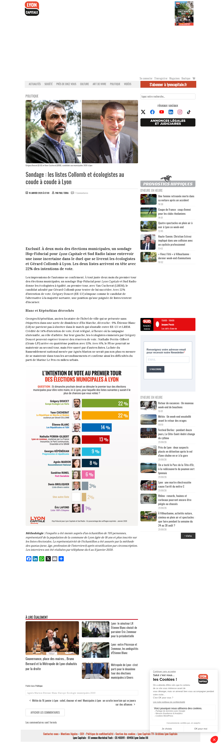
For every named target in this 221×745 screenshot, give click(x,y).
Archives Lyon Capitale (166, 734)
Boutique (186, 78)
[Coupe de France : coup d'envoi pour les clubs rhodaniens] (148, 212)
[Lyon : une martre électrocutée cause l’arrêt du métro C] (148, 485)
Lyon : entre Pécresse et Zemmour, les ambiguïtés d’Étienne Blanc (124, 648)
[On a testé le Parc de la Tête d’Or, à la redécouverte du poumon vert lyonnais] (148, 468)
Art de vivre (99, 84)
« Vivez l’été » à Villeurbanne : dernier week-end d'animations (174, 256)
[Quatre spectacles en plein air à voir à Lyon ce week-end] (148, 227)
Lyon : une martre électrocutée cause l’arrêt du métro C (174, 484)
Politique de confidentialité (99, 734)
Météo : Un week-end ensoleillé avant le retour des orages (174, 418)
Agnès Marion (34, 692)
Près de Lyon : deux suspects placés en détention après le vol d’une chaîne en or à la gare (175, 451)
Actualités (35, 84)
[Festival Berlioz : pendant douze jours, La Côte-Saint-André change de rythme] (148, 433)
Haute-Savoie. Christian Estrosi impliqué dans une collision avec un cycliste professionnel (175, 240)
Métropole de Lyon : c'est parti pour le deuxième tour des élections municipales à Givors (124, 671)
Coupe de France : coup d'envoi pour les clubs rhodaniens (174, 211)
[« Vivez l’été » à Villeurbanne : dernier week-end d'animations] (148, 257)
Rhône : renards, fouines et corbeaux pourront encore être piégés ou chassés (174, 500)
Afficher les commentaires (45, 712)
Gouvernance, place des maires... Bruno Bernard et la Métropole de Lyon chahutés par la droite (51, 663)
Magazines (174, 78)
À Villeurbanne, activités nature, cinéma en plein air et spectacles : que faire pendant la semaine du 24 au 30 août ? (176, 519)
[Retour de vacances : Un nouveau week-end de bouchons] (148, 406)
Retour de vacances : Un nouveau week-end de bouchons (175, 405)
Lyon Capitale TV (146, 734)
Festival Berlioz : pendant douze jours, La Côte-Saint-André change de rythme (176, 434)
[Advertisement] (110, 49)
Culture (84, 84)
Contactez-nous (51, 734)
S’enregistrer (161, 78)
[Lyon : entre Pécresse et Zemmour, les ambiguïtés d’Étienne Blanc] (95, 657)
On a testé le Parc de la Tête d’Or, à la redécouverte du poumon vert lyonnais (176, 469)
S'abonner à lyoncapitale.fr (168, 84)
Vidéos (127, 84)
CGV (82, 734)
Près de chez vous (66, 84)
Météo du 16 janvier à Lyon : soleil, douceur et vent (57, 700)
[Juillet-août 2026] (184, 13)
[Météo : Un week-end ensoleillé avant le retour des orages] (148, 419)
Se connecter (146, 78)
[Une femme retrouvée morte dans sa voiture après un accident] (148, 200)
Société (48, 84)
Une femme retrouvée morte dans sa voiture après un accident (176, 198)
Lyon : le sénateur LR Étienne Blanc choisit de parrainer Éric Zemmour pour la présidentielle (124, 629)
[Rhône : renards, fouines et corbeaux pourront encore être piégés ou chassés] (148, 499)
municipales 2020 (86, 692)
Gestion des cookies (125, 734)
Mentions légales (69, 734)
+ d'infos (188, 535)
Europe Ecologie (67, 692)
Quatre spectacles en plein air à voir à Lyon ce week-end (175, 225)
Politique (115, 84)
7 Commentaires (81, 193)
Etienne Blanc (50, 692)
